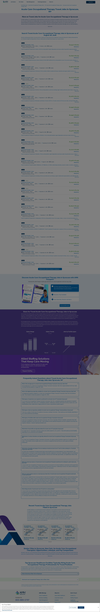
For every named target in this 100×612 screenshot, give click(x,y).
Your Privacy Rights (73, 607)
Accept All (81, 607)
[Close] (98, 607)
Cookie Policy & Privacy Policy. (7, 610)
